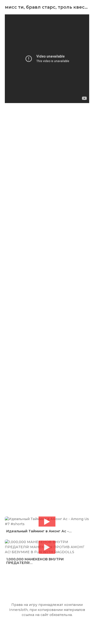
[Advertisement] (47, 304)
